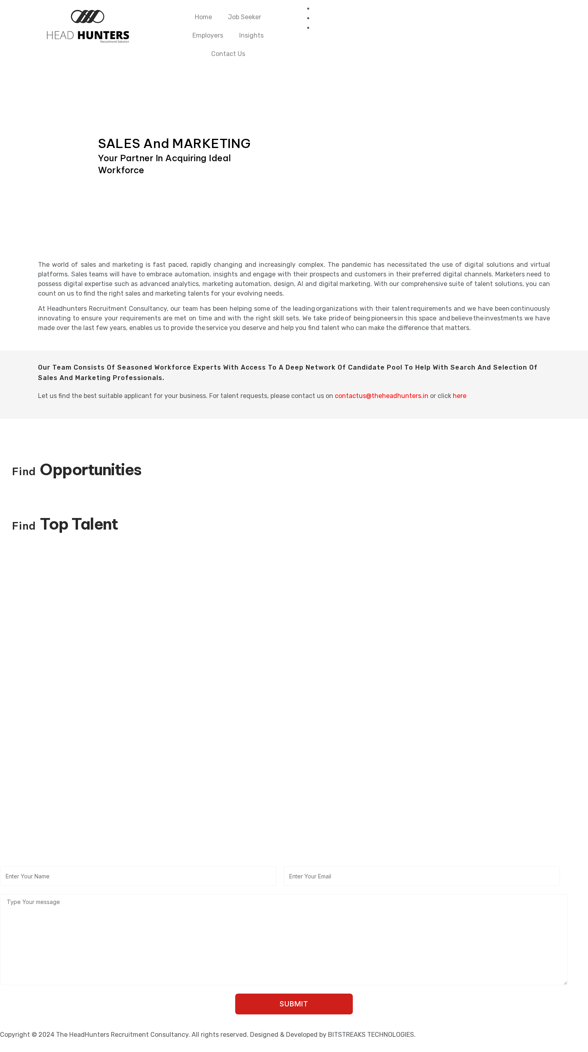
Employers (207, 35)
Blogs (9, 748)
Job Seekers (19, 720)
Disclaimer (306, 761)
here (459, 396)
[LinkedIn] (316, 18)
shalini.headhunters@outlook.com (359, 838)
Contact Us (228, 54)
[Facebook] (316, 8)
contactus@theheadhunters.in (381, 396)
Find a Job (306, 748)
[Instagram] (316, 28)
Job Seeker (244, 17)
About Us (14, 734)
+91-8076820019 (339, 852)
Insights (251, 35)
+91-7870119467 (47, 852)
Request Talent (24, 761)
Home (203, 17)
